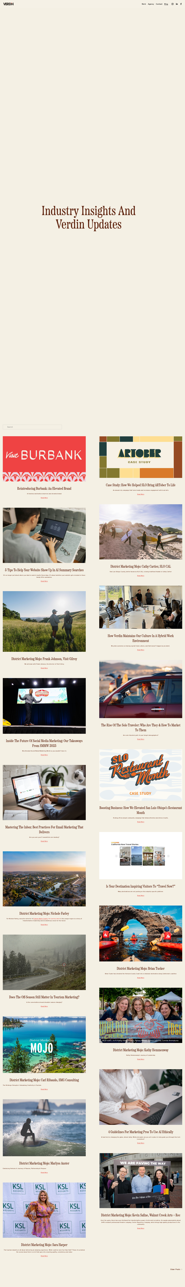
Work (144, 4)
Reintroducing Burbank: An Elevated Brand (44, 488)
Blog (166, 4)
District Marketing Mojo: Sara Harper (44, 1244)
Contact (159, 4)
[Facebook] (181, 4)
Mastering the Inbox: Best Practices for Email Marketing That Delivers (44, 829)
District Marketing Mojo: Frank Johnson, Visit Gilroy (44, 658)
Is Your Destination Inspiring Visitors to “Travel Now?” (140, 886)
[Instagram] (172, 4)
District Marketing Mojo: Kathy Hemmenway (140, 1049)
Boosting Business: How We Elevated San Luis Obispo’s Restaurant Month (140, 810)
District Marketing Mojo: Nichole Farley (44, 913)
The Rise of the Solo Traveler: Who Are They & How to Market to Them (140, 727)
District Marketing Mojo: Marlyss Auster (44, 1163)
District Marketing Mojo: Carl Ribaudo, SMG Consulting (44, 1079)
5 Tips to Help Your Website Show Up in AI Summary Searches (44, 569)
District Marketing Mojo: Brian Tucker (141, 968)
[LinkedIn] (177, 4)
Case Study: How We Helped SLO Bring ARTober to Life (140, 484)
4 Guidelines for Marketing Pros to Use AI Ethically (140, 1131)
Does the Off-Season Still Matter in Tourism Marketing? (44, 996)
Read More (44, 497)
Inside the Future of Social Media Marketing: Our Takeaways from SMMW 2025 (44, 743)
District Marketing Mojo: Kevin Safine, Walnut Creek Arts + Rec (140, 1214)
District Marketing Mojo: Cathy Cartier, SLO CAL (141, 566)
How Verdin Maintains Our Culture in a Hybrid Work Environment (141, 638)
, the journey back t (54, 918)
